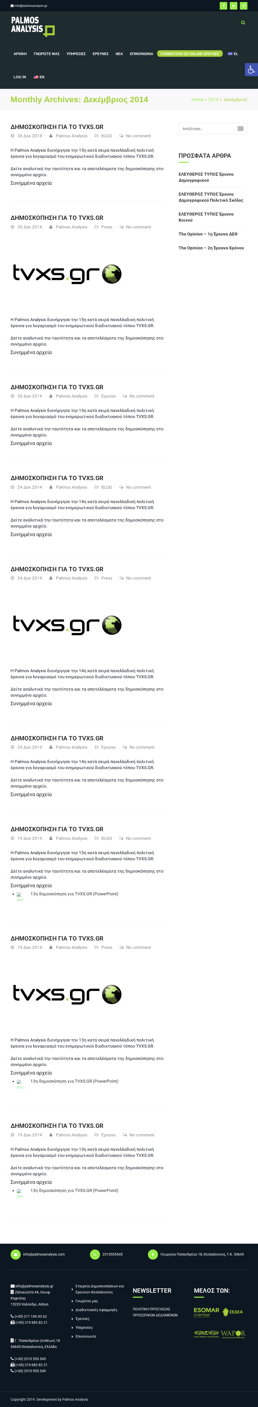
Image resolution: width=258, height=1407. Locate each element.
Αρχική (20, 54)
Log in (20, 77)
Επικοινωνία (141, 54)
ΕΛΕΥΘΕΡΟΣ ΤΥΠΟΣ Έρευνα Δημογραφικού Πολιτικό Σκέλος (211, 197)
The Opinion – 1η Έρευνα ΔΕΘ (208, 234)
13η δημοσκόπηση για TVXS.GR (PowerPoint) (74, 893)
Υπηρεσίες (76, 54)
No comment (138, 135)
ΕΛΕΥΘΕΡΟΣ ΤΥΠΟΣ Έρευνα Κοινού (206, 217)
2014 (213, 99)
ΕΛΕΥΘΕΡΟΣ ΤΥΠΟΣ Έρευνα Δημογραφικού (206, 177)
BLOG (106, 135)
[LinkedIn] (233, 6)
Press (106, 226)
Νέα (119, 54)
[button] (251, 69)
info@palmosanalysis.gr (30, 6)
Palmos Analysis (71, 135)
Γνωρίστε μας (46, 54)
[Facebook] (223, 6)
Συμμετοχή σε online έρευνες (189, 54)
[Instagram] (243, 6)
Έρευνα (108, 396)
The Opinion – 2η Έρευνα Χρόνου (211, 247)
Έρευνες (101, 54)
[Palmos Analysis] (33, 26)
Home (197, 99)
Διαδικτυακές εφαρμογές (97, 1310)
